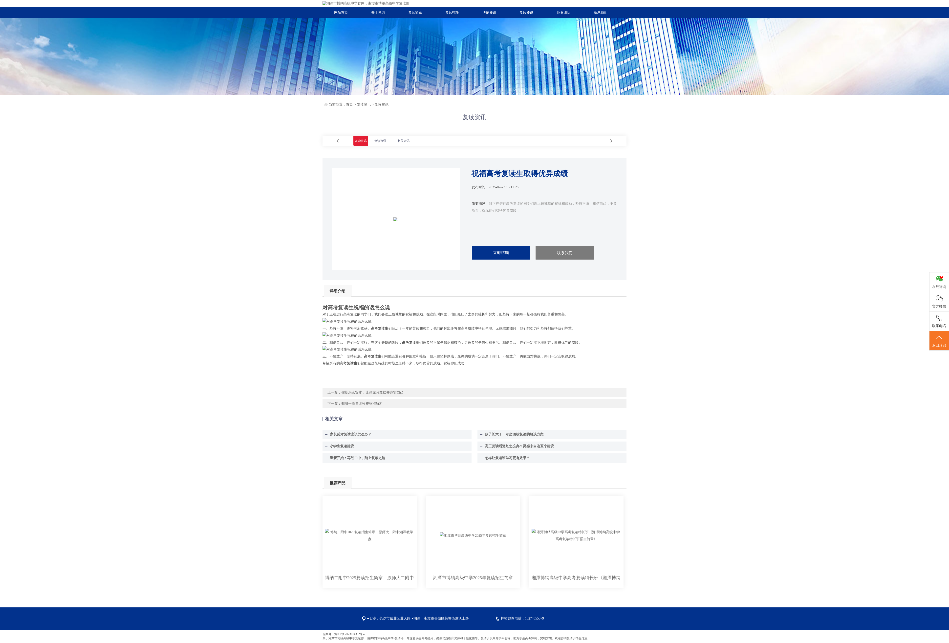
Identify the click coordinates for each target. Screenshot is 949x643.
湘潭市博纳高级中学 (341, 638)
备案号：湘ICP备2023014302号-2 (344, 634)
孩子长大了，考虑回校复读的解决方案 (514, 434)
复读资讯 (526, 12)
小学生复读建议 (342, 446)
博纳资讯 (489, 12)
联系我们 (600, 12)
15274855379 (534, 618)
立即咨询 (501, 253)
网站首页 (341, 12)
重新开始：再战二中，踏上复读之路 (357, 458)
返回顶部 (939, 345)
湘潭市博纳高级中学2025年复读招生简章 (473, 577)
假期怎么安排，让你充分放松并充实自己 (372, 392)
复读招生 (452, 12)
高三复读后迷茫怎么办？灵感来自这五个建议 (519, 446)
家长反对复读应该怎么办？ (350, 434)
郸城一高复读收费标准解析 (362, 403)
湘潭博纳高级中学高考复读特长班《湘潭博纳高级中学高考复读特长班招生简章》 (576, 577)
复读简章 (415, 12)
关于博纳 (378, 12)
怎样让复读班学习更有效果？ (507, 458)
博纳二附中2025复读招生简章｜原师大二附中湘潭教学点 (369, 577)
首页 (349, 104)
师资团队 (563, 12)
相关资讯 (404, 141)
